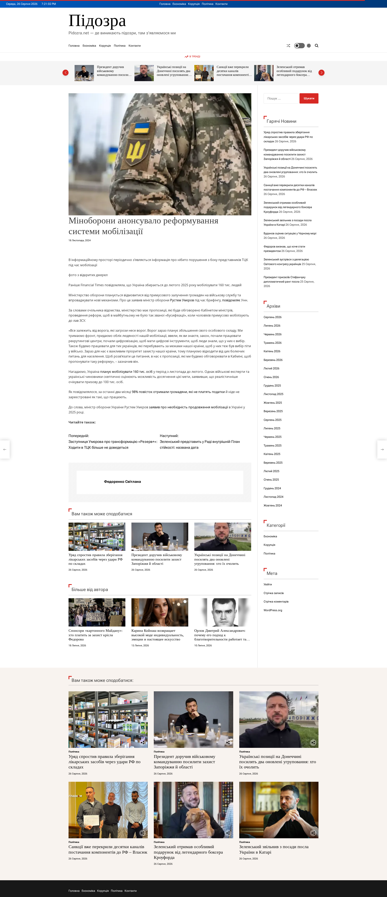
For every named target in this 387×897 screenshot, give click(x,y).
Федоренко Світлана (122, 481)
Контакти (221, 3)
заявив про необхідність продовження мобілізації (188, 407)
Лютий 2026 (271, 368)
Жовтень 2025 (273, 402)
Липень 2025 (272, 428)
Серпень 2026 (273, 317)
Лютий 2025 (271, 471)
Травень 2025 (273, 445)
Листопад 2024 (273, 496)
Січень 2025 (271, 479)
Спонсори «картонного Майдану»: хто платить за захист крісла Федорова (96, 635)
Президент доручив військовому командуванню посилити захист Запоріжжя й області (156, 559)
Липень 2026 (272, 325)
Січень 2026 (271, 377)
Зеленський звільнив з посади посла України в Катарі (293, 71)
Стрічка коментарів (276, 601)
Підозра (97, 20)
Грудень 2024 (272, 488)
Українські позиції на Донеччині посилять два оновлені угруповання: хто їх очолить (113, 73)
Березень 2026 (273, 360)
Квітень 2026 (272, 351)
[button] (65, 73)
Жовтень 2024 (273, 505)
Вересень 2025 (273, 411)
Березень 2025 (273, 462)
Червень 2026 (273, 334)
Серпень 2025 (273, 419)
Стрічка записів (274, 593)
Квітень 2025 (272, 454)
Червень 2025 (273, 436)
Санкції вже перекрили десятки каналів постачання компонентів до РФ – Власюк (173, 73)
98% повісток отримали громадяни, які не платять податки (178, 392)
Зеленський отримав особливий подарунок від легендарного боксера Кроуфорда (234, 73)
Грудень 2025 (272, 385)
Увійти (268, 584)
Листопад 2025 (273, 394)
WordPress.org (273, 610)
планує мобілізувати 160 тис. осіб (126, 371)
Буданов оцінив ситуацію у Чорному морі (290, 233)
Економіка (179, 3)
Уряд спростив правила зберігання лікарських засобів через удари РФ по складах (96, 559)
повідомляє (231, 300)
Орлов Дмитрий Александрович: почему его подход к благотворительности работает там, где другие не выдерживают (222, 637)
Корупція (194, 3)
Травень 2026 (273, 342)
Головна (165, 3)
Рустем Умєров (182, 300)
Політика (207, 3)
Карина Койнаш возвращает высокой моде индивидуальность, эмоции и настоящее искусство (157, 635)
